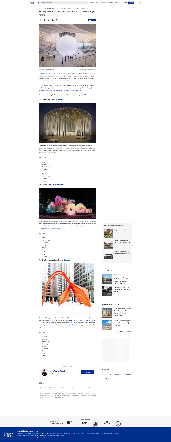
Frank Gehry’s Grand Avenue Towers (51, 226)
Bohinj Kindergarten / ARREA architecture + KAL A (122, 243)
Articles (98, 3)
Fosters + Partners (49, 323)
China (60, 99)
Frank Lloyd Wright (75, 320)
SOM (40, 323)
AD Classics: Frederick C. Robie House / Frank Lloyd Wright (122, 289)
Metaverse (106, 378)
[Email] (52, 20)
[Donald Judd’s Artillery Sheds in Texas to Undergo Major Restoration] (107, 325)
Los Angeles (59, 184)
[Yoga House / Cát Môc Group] (108, 233)
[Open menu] (140, 2)
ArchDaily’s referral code (86, 95)
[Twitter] (44, 20)
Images (116, 3)
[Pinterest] (56, 20)
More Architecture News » (125, 331)
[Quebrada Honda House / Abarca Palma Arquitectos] (108, 254)
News (111, 3)
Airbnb (69, 74)
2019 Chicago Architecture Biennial (72, 325)
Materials (128, 374)
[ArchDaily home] (32, 2)
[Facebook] (40, 20)
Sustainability (107, 374)
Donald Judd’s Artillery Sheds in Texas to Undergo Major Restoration (123, 323)
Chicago (67, 260)
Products (105, 3)
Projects (92, 3)
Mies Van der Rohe (88, 320)
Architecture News (52, 388)
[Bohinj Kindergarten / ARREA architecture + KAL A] (108, 244)
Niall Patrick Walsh (57, 371)
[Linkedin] (48, 20)
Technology (118, 374)
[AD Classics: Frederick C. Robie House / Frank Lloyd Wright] (107, 291)
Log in (125, 3)
